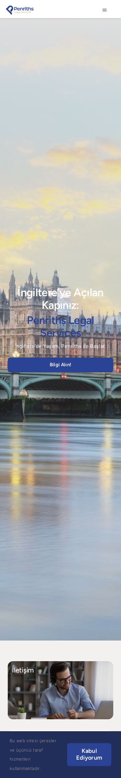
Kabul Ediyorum (89, 754)
